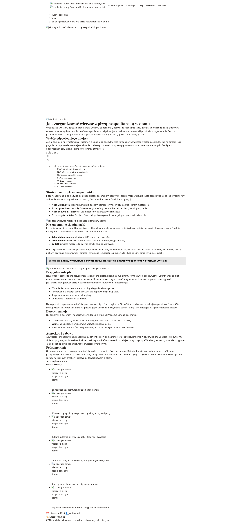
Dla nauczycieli (115, 5)
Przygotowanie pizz (68, 178)
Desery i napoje (66, 181)
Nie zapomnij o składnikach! (71, 175)
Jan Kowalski (74, 513)
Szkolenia (150, 5)
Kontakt (162, 5)
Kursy (140, 5)
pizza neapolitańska (73, 304)
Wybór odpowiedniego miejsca (72, 169)
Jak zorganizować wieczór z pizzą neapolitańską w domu (79, 166)
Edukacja (130, 5)
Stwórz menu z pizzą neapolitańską (74, 172)
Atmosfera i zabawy (68, 184)
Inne (62, 516)
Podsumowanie (66, 186)
